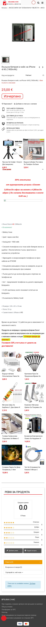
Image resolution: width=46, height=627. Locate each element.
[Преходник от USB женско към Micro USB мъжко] (39, 67)
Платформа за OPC (9, 610)
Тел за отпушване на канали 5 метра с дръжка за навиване (32, 469)
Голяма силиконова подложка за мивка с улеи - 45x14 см (10, 438)
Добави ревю (13, 550)
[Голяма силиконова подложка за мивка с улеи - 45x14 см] (12, 424)
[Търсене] (38, 3)
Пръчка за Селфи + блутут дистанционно (12, 163)
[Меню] (42, 3)
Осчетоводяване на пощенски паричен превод (19, 615)
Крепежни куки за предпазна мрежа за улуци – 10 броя (32, 376)
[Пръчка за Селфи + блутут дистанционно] (12, 149)
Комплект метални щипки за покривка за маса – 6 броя (33, 407)
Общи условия (7, 607)
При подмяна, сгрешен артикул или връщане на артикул (22, 604)
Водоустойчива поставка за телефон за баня (33, 163)
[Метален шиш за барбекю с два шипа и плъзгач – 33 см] (12, 392)
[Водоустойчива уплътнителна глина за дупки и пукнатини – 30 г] (12, 361)
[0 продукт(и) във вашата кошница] (3, 618)
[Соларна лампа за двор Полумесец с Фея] (12, 455)
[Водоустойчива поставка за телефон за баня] (33, 149)
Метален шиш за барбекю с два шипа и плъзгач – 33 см (11, 407)
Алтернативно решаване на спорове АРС (19, 618)
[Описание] (23, 169)
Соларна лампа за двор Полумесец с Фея (11, 468)
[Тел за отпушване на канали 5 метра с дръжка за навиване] (34, 455)
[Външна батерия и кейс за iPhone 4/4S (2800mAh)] (23, 33)
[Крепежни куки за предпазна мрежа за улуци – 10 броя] (34, 361)
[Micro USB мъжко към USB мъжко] (42, 67)
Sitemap (4, 612)
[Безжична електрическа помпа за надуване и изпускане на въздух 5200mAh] (34, 424)
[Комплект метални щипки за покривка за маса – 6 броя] (34, 392)
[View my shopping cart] (33, 3)
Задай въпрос (32, 550)
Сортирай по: (10, 572)
